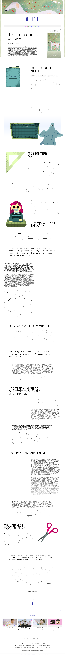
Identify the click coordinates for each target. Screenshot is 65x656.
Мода (8, 627)
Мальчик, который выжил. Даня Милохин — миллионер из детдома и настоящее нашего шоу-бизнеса (25, 629)
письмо (40, 490)
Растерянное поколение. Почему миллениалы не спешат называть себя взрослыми (55, 629)
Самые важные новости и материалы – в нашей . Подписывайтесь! (32, 600)
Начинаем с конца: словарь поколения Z (40, 629)
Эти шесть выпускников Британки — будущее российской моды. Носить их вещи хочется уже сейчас (10, 629)
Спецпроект (41, 627)
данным (23, 277)
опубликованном (7, 290)
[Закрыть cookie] (54, 655)
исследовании (52, 409)
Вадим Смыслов (10, 43)
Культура (22, 627)
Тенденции (26, 627)
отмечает (45, 238)
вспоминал (29, 515)
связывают (6, 285)
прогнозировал (31, 280)
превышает (30, 238)
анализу (19, 233)
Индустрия (11, 627)
